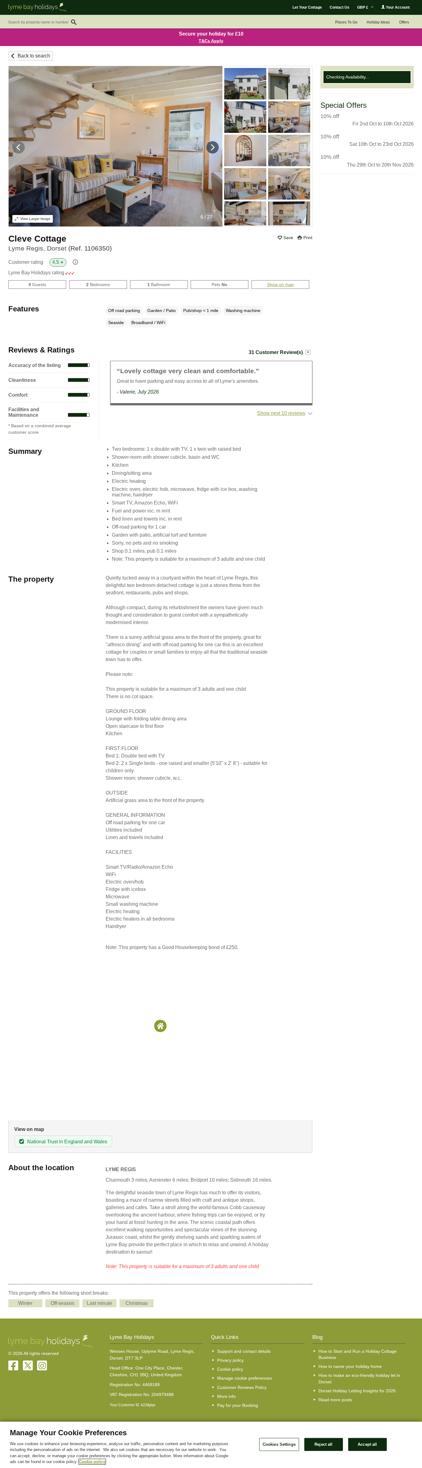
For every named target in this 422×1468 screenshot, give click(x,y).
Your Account (397, 7)
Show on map (280, 284)
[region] (211, 1445)
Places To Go (346, 22)
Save (288, 237)
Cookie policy (230, 1369)
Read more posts (335, 1399)
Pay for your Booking (237, 1405)
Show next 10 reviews (281, 413)
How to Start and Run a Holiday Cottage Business (358, 1354)
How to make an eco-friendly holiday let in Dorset (359, 1378)
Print (307, 237)
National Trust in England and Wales (67, 1141)
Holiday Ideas (378, 22)
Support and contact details (244, 1351)
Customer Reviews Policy (242, 1387)
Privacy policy (230, 1360)
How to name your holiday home (350, 1366)
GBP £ (363, 7)
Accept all (367, 1444)
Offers (404, 22)
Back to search (34, 55)
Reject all (323, 1444)
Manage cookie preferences (244, 1378)
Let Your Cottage (307, 7)
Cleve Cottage (37, 238)
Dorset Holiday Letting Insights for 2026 (357, 1390)
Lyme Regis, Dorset (60, 248)
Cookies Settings (279, 1444)
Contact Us (339, 7)
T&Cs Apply (211, 40)
